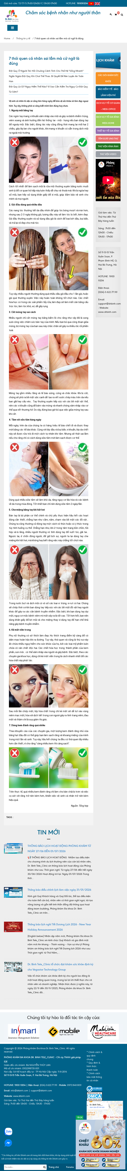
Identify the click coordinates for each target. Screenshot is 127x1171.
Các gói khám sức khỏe (108, 78)
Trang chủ (54, 1167)
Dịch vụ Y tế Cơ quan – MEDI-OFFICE (108, 106)
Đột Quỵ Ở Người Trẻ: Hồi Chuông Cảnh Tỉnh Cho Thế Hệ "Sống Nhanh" (46, 71)
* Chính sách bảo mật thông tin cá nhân (94, 1077)
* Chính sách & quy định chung (94, 1056)
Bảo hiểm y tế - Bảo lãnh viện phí (108, 92)
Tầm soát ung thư (108, 138)
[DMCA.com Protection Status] (94, 1096)
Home (7, 38)
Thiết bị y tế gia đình (108, 130)
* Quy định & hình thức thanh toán (93, 1066)
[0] (114, 14)
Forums (70, 1167)
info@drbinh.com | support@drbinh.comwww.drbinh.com (28, 1093)
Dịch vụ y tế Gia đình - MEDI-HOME (108, 120)
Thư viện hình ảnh (108, 146)
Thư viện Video (108, 154)
